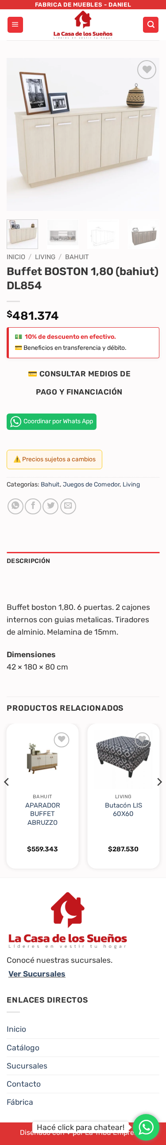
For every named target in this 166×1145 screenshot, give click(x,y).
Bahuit (77, 257)
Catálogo (23, 1047)
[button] (15, 25)
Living (45, 257)
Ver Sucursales (37, 973)
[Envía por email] (68, 506)
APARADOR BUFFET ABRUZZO (42, 814)
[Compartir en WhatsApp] (15, 506)
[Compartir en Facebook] (33, 506)
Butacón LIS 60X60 (123, 809)
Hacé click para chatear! (80, 1127)
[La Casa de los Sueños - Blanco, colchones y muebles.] (83, 24)
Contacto (24, 1084)
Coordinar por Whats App (58, 421)
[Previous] (21, 134)
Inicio (16, 257)
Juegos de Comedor (91, 484)
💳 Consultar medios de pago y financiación (79, 382)
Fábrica (20, 1102)
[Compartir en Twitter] (50, 506)
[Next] (145, 134)
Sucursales (27, 1065)
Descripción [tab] (28, 561)
